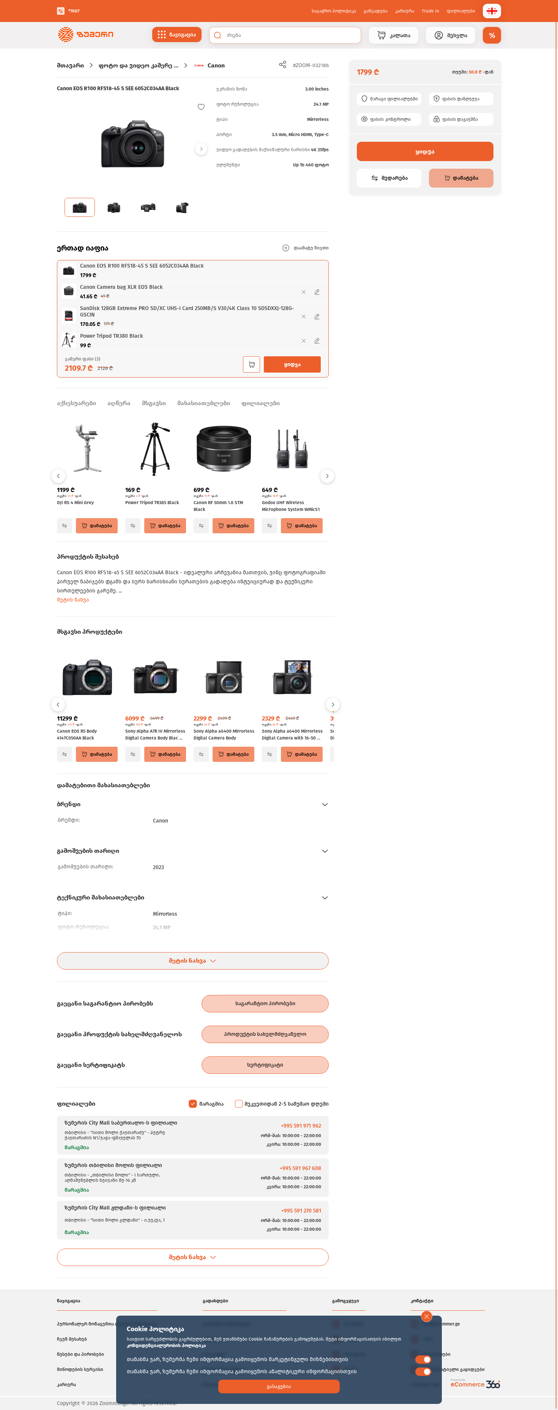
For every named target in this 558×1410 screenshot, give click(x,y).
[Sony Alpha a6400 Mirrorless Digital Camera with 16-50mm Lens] (292, 678)
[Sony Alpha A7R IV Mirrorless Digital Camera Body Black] (155, 678)
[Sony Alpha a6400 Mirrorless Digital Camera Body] (224, 678)
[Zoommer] (85, 35)
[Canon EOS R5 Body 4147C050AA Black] (87, 678)
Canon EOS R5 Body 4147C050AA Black (77, 734)
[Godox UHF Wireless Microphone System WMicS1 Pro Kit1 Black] (292, 449)
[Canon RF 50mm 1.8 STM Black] (224, 449)
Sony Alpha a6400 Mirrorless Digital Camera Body (224, 734)
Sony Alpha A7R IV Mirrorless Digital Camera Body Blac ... (155, 734)
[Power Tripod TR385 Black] (155, 449)
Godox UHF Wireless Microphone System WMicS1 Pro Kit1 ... (291, 506)
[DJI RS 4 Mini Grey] (87, 449)
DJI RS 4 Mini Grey (75, 502)
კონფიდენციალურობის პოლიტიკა (166, 1345)
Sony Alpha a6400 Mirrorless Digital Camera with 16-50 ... (292, 734)
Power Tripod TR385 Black (152, 502)
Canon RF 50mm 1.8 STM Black (218, 506)
